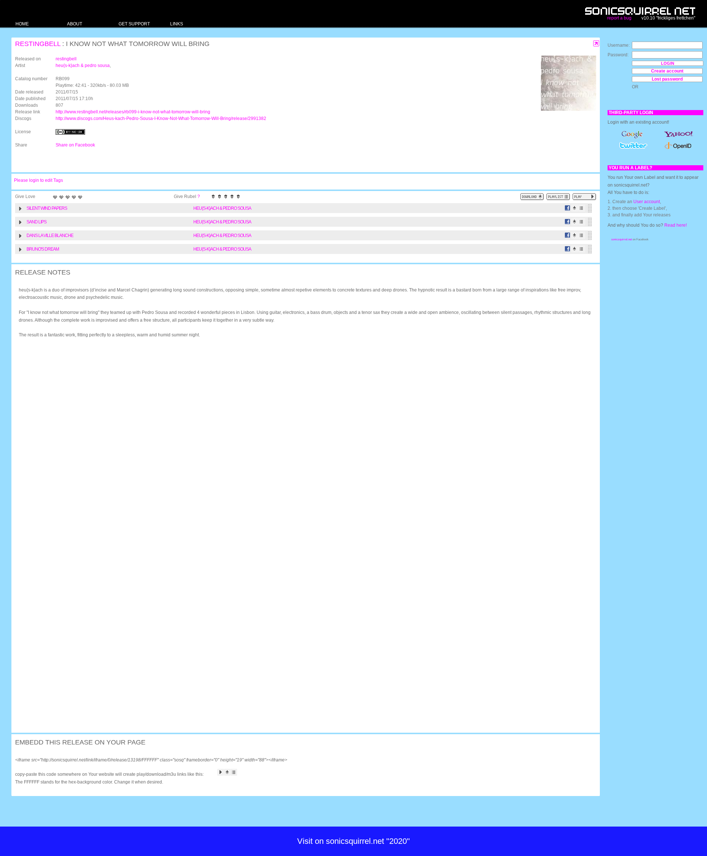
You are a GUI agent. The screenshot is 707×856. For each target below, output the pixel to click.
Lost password (667, 79)
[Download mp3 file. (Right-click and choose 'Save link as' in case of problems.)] (574, 208)
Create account (667, 71)
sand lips (36, 221)
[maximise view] (596, 43)
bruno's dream (43, 249)
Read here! (675, 225)
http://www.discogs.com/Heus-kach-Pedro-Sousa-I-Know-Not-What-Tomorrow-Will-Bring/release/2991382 (161, 118)
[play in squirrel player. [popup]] (584, 196)
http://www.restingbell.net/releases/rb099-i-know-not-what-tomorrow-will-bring (133, 111)
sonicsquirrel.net (621, 239)
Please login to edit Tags (38, 180)
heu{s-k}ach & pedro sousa (83, 65)
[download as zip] (532, 196)
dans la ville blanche (50, 235)
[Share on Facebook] (567, 208)
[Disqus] (302, 440)
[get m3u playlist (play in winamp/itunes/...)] (558, 196)
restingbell (37, 43)
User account (646, 201)
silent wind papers (47, 208)
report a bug (619, 18)
